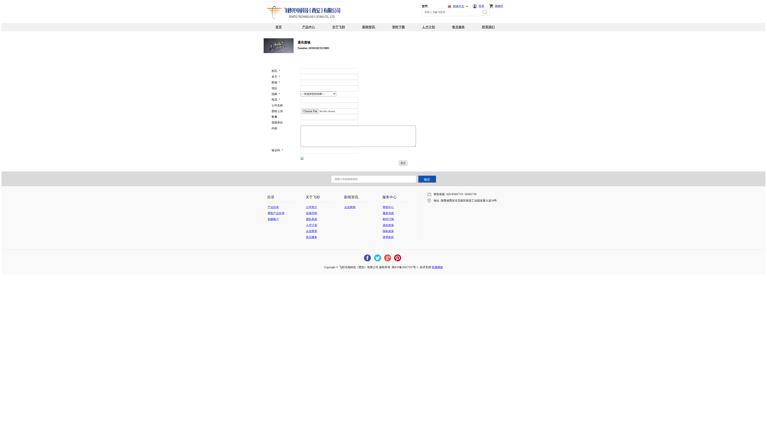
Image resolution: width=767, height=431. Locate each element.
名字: (276, 76)
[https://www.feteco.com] (305, 22)
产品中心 (308, 27)
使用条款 (388, 237)
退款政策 (388, 225)
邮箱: (276, 82)
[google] (387, 257)
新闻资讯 (368, 27)
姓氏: (276, 70)
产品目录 (273, 207)
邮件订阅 (388, 219)
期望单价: (278, 122)
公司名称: (278, 105)
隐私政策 (388, 231)
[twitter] (377, 257)
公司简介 (311, 207)
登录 (481, 6)
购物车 (499, 6)
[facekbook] (367, 257)
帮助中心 (388, 207)
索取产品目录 (276, 213)
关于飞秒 (338, 27)
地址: (275, 88)
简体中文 (458, 6)
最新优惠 (388, 213)
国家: (276, 94)
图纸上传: (278, 111)
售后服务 (458, 27)
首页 (278, 27)
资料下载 (398, 27)
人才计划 (428, 27)
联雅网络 (437, 267)
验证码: (277, 150)
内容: (275, 128)
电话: (276, 99)
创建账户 (273, 219)
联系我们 (488, 27)
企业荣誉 (311, 231)
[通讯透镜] (279, 52)
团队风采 (311, 219)
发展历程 (311, 213)
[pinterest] (397, 257)
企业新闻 (350, 207)
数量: (275, 116)
